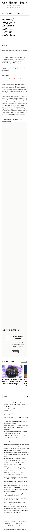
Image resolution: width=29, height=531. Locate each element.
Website (15, 351)
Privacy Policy (8, 523)
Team (20, 525)
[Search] (26, 13)
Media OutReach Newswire (19, 50)
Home (3, 13)
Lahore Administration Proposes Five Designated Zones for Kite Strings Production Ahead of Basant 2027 (16, 404)
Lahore (17, 13)
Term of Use (22, 521)
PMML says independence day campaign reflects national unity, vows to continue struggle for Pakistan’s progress (16, 468)
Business (10, 13)
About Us (12, 521)
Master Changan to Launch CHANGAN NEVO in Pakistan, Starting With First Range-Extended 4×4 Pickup (16, 454)
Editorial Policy (20, 523)
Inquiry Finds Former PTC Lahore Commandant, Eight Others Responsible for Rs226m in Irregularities (16, 427)
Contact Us (11, 525)
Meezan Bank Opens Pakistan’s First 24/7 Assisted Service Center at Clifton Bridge (12, 381)
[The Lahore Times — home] (14, 3)
